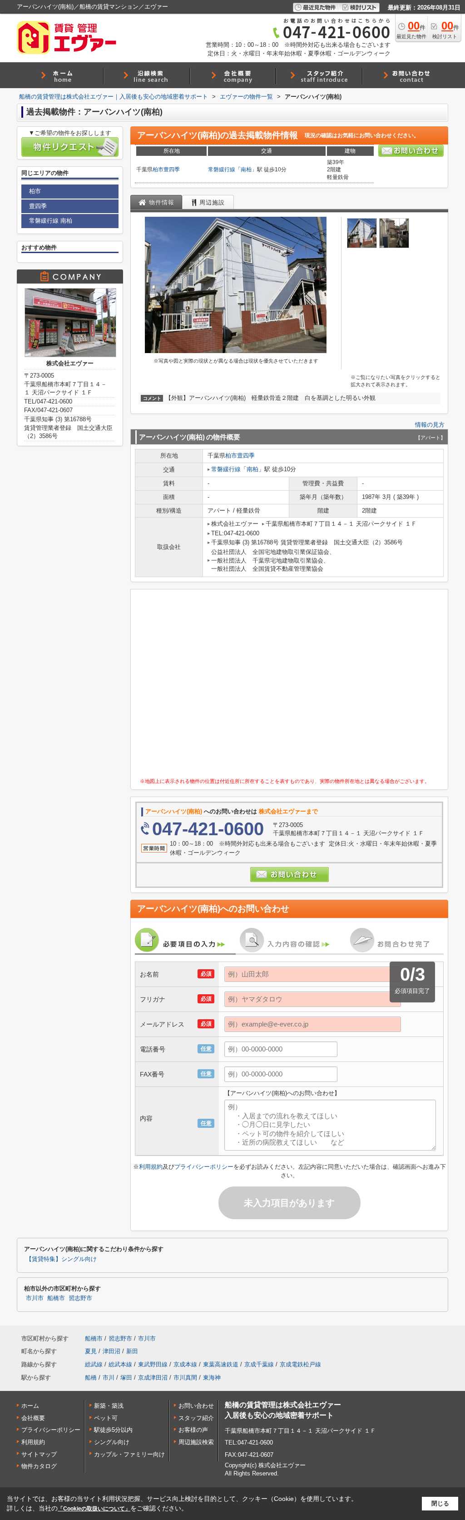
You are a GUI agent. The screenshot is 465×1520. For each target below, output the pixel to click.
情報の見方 (430, 424)
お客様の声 (193, 1429)
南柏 (246, 169)
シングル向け (111, 1442)
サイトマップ (39, 1454)
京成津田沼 (153, 1377)
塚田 (126, 1377)
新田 (132, 1351)
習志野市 (80, 1298)
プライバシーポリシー (203, 1166)
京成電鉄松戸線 (300, 1364)
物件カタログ (39, 1466)
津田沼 (111, 1351)
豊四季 (171, 169)
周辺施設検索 (196, 1442)
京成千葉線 (259, 1364)
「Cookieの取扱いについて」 (94, 1508)
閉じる (440, 1503)
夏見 (91, 1351)
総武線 (94, 1364)
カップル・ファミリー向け (129, 1454)
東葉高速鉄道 (220, 1364)
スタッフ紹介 (196, 1418)
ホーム (30, 1405)
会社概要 (33, 1418)
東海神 (212, 1377)
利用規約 (151, 1166)
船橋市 (56, 1298)
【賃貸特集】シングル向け (61, 1259)
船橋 (91, 1377)
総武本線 (120, 1364)
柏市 (158, 169)
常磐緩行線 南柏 (50, 220)
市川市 (35, 1298)
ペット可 (106, 1418)
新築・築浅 (109, 1405)
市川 (108, 1377)
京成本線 (185, 1364)
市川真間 (185, 1377)
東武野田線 (153, 1364)
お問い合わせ (196, 1405)
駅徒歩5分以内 (113, 1429)
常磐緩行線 (221, 169)
